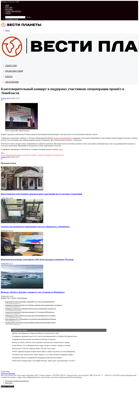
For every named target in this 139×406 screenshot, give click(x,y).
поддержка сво (58, 155)
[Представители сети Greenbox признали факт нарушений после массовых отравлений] (22, 190)
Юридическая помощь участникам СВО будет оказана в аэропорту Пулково (37, 259)
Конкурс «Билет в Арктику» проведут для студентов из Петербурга (33, 292)
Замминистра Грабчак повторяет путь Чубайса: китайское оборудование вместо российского (33, 305)
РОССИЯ (8, 7)
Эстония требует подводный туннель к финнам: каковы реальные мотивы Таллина (30, 322)
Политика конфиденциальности (17, 381)
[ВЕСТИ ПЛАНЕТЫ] (21, 27)
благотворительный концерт (11, 155)
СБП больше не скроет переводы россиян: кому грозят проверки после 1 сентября (30, 315)
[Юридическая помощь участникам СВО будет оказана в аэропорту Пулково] (22, 255)
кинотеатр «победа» (29, 155)
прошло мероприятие (62, 138)
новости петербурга (45, 155)
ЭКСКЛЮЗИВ (12, 82)
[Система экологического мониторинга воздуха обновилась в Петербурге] (22, 222)
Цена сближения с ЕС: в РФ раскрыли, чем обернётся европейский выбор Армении (30, 319)
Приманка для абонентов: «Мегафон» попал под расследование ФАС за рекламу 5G (30, 308)
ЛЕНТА (8, 13)
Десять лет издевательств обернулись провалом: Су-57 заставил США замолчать (29, 312)
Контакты (8, 383)
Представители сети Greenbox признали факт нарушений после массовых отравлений (41, 194)
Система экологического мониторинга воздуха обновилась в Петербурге (35, 226)
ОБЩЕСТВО (11, 65)
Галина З (4, 98)
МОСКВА (9, 9)
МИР (7, 5)
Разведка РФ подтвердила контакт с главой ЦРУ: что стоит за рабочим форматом (30, 301)
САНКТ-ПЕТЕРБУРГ (13, 11)
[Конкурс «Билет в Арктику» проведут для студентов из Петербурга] (22, 288)
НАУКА (8, 76)
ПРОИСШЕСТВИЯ (14, 71)
